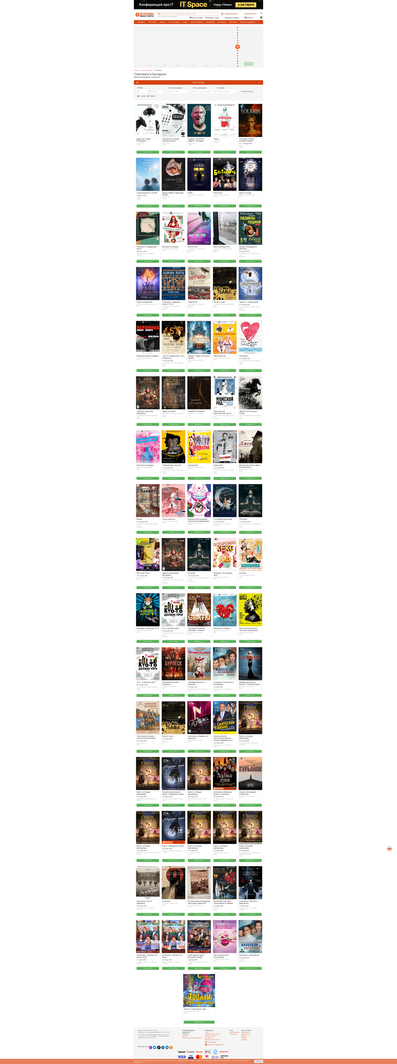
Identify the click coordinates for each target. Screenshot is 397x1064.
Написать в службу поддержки (192, 1038)
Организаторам (230, 14)
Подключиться (246, 1034)
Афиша (137, 70)
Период (140, 88)
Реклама (244, 1036)
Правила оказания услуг (212, 1034)
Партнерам (233, 1034)
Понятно (258, 1061)
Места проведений (199, 88)
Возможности (245, 1032)
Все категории (147, 70)
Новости (249, 18)
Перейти (249, 64)
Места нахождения (175, 88)
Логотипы (244, 1039)
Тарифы (243, 1038)
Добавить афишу (232, 18)
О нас (207, 1032)
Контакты (185, 1036)
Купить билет (148, 152)
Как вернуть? (209, 1038)
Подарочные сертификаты (215, 1044)
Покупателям (250, 14)
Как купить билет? (210, 1036)
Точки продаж (211, 1042)
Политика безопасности (212, 1039)
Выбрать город (213, 18)
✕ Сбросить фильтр (247, 91)
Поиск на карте (197, 18)
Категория (220, 88)
